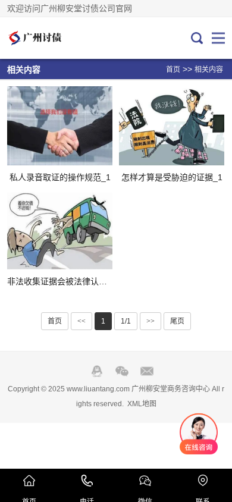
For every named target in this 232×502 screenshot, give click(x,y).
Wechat (121, 371)
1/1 (126, 321)
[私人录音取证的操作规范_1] (59, 125)
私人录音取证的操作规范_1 (60, 177)
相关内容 (209, 69)
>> (150, 321)
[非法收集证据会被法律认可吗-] (59, 229)
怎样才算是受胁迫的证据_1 (171, 177)
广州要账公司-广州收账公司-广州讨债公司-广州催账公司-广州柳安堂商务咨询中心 (47, 38)
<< (81, 321)
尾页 (177, 321)
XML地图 (141, 404)
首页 (173, 69)
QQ (97, 371)
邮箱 (146, 371)
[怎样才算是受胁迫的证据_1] (171, 125)
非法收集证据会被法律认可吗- (62, 281)
